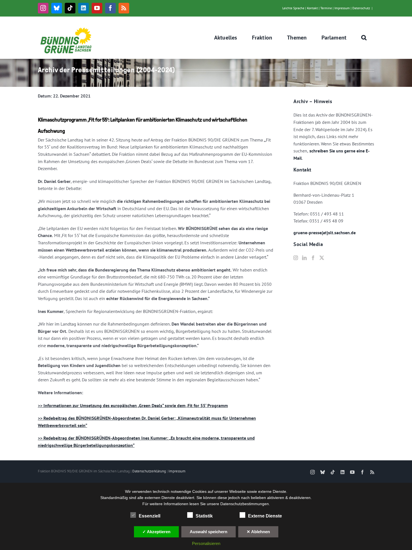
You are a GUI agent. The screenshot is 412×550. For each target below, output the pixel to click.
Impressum (342, 8)
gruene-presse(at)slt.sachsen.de (324, 232)
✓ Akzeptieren (156, 531)
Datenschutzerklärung (149, 471)
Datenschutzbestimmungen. (245, 504)
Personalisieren (206, 543)
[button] (364, 38)
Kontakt (312, 8)
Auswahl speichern (208, 531)
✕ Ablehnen (258, 531)
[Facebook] (313, 258)
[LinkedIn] (304, 258)
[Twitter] (322, 258)
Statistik (204, 516)
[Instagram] (295, 258)
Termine (326, 8)
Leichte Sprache (293, 8)
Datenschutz (361, 8)
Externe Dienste (265, 516)
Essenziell (149, 516)
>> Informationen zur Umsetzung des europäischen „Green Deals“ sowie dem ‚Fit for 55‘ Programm (133, 405)
